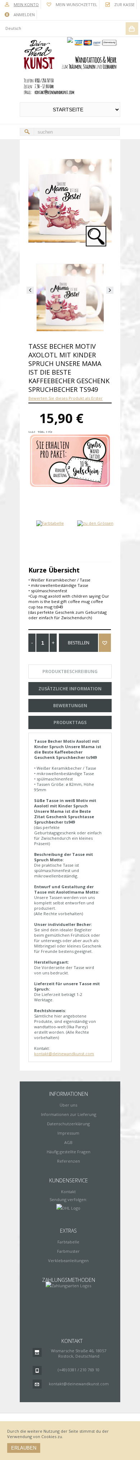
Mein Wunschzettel (76, 4)
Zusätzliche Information (70, 689)
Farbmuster (68, 1251)
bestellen (78, 643)
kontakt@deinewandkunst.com (64, 1053)
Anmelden (24, 14)
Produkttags (70, 722)
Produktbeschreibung (70, 671)
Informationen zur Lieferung (68, 1114)
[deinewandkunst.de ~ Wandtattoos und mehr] (70, 67)
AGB (68, 1142)
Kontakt (68, 1191)
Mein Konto (26, 4)
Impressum (68, 1133)
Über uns (68, 1105)
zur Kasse (124, 4)
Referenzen (68, 1161)
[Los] (27, 132)
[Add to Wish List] (105, 643)
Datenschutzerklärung (68, 1123)
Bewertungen (70, 706)
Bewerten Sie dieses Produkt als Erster (65, 398)
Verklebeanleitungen (68, 1260)
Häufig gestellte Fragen (68, 1151)
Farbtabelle (68, 1242)
